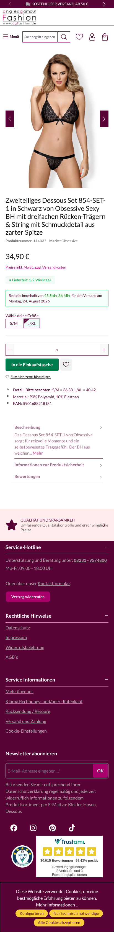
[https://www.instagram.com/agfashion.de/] (33, 828)
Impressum (16, 637)
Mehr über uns (19, 691)
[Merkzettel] (79, 37)
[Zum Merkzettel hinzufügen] (66, 365)
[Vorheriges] (10, 119)
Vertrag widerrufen (28, 596)
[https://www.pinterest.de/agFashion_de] (52, 828)
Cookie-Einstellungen (26, 730)
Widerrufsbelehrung (25, 647)
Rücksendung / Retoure (28, 711)
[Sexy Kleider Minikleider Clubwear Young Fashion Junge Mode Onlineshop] (50, 17)
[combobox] (40, 36)
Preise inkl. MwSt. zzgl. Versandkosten (36, 267)
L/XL (31, 323)
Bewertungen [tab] (27, 476)
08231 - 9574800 (90, 560)
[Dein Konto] (92, 37)
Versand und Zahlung (26, 721)
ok (100, 770)
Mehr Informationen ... (57, 904)
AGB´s (12, 657)
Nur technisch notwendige (76, 913)
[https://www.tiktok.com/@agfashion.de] (72, 828)
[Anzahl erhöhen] (104, 349)
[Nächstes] (104, 119)
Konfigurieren (32, 913)
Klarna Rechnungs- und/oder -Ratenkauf (44, 701)
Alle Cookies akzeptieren (59, 922)
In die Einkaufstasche (32, 364)
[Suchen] (64, 36)
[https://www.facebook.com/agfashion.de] (14, 828)
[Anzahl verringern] (10, 349)
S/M (14, 323)
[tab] (58, 440)
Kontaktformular (54, 583)
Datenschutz (18, 627)
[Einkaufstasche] (104, 37)
